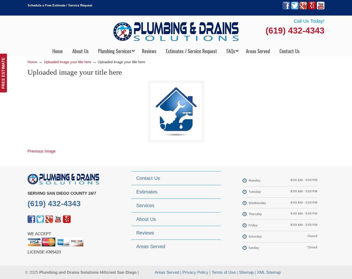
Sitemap (246, 272)
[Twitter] (295, 8)
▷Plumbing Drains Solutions (176, 31)
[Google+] (303, 8)
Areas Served (167, 272)
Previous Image (42, 151)
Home (32, 62)
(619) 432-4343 (295, 30)
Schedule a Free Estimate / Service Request (60, 5)
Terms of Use (224, 272)
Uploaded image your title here (67, 62)
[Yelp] (312, 8)
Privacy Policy (195, 272)
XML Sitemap (269, 272)
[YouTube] (320, 8)
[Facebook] (286, 8)
